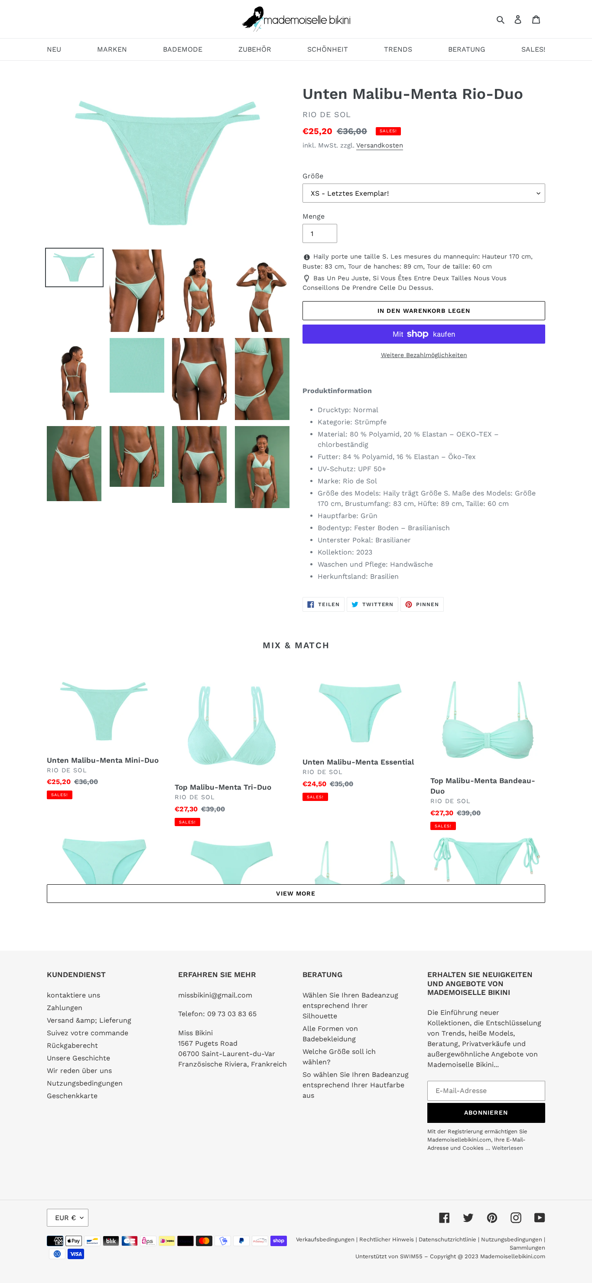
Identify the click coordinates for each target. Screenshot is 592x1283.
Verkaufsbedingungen (325, 1239)
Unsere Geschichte (78, 1058)
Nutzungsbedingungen (85, 1083)
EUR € (65, 1218)
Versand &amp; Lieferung (89, 1020)
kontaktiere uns (73, 995)
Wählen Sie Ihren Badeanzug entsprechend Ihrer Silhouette (350, 1005)
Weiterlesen (507, 1148)
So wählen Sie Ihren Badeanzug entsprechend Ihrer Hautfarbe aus (356, 1084)
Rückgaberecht (72, 1045)
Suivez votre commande (87, 1033)
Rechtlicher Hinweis (386, 1239)
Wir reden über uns (79, 1070)
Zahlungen (64, 1008)
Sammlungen (527, 1247)
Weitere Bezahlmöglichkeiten (424, 354)
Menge (314, 216)
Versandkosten (379, 145)
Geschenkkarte (72, 1096)
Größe (313, 176)
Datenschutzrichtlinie (447, 1239)
